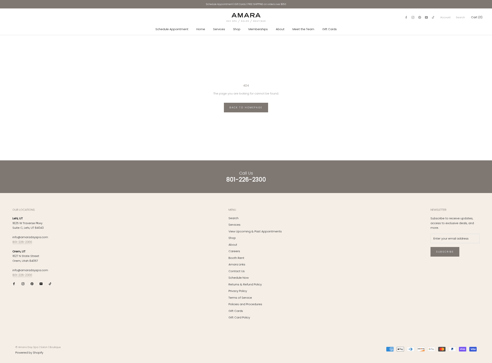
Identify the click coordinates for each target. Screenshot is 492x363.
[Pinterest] (419, 17)
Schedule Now (239, 278)
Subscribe (445, 252)
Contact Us (237, 271)
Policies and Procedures (245, 304)
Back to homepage (246, 107)
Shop (236, 29)
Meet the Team (303, 29)
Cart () (476, 17)
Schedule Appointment (219, 4)
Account (445, 17)
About (280, 29)
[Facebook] (406, 17)
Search (460, 17)
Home (200, 29)
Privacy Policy (238, 291)
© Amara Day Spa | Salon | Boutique (38, 347)
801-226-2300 (22, 242)
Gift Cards (240, 4)
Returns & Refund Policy (245, 284)
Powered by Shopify (29, 353)
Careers (234, 251)
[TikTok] (433, 17)
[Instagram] (412, 17)
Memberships (258, 29)
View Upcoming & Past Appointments (255, 231)
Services (219, 29)
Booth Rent (236, 258)
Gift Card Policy (239, 317)
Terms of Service (240, 298)
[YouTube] (426, 17)
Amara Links (237, 264)
